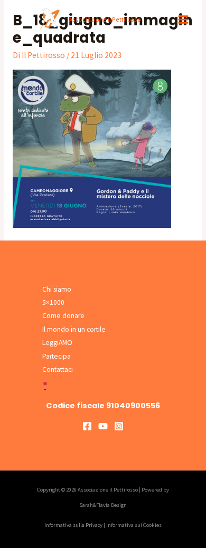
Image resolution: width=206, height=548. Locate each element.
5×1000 (53, 302)
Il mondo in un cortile (74, 329)
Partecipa (56, 356)
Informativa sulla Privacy (73, 525)
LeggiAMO (57, 342)
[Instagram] (119, 426)
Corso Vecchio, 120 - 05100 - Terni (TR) (108, 391)
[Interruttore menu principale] (183, 20)
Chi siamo (56, 289)
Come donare (63, 315)
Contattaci (57, 369)
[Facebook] (87, 426)
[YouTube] (103, 426)
